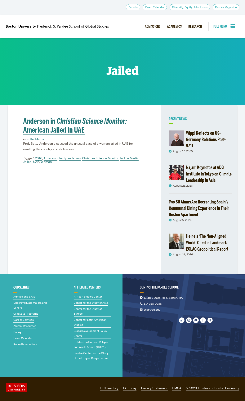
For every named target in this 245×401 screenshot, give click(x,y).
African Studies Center (88, 296)
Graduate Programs (25, 313)
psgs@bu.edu (152, 309)
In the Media (35, 139)
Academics (174, 26)
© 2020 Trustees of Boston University (212, 388)
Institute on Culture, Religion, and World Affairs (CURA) (92, 344)
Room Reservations (25, 344)
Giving (17, 332)
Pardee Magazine (226, 7)
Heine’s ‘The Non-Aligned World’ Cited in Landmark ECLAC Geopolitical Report (207, 242)
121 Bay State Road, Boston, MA (163, 297)
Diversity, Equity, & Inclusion (189, 7)
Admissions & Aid (24, 296)
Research (195, 26)
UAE (36, 162)
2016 (38, 158)
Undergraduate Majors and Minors (30, 305)
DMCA (176, 388)
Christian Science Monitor (100, 158)
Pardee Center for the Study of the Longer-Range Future (91, 355)
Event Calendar (154, 7)
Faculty (133, 7)
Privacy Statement (154, 388)
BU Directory (109, 388)
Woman (46, 162)
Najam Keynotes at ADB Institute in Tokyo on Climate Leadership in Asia (209, 174)
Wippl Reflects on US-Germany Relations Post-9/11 (206, 139)
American (50, 158)
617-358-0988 (153, 303)
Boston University (16, 387)
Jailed (27, 162)
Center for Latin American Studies (90, 322)
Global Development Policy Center (90, 333)
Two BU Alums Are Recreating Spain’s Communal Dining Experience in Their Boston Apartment (199, 208)
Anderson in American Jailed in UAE (75, 125)
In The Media (129, 158)
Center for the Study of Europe (88, 311)
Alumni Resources (24, 326)
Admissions (153, 26)
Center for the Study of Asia (91, 302)
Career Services (23, 319)
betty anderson (70, 158)
